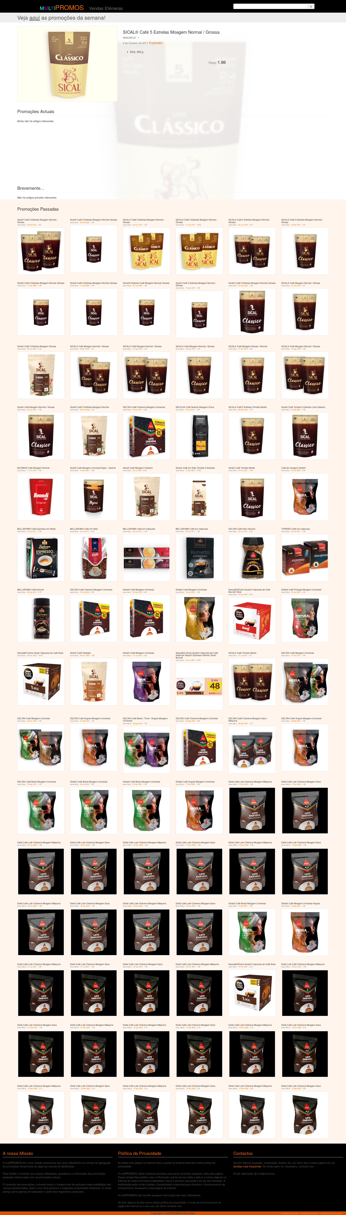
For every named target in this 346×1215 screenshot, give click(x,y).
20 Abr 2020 (84, 784)
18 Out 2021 (243, 967)
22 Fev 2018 (32, 721)
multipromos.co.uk (330, 1213)
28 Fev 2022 (32, 349)
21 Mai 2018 (84, 721)
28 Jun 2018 (243, 225)
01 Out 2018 (295, 285)
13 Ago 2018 (137, 349)
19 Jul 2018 (242, 655)
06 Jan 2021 (32, 906)
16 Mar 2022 (32, 1088)
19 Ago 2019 (32, 784)
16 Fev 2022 (243, 1027)
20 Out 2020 (32, 845)
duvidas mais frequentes (247, 1166)
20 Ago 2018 (243, 723)
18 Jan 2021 (190, 592)
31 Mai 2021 (295, 409)
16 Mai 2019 (295, 225)
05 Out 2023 (295, 470)
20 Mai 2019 (295, 721)
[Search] (310, 6)
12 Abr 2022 (137, 1088)
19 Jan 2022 (138, 1027)
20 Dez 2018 (190, 349)
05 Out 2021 (138, 967)
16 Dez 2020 (244, 845)
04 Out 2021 (243, 470)
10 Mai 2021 (84, 470)
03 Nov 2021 (296, 967)
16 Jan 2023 (137, 655)
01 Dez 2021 (32, 1027)
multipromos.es (309, 1213)
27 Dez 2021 (243, 285)
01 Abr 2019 (242, 349)
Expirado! (156, 42)
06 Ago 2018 (190, 721)
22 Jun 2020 (137, 285)
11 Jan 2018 (31, 470)
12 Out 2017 (295, 655)
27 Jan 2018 (190, 225)
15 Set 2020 (243, 784)
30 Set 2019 (31, 225)
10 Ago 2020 (190, 288)
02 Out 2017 (137, 409)
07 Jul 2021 (32, 967)
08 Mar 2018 (243, 409)
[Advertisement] (269, 51)
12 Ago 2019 (296, 349)
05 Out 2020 (84, 222)
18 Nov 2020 (138, 845)
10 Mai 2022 (243, 1088)
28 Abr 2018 (84, 349)
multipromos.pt (289, 1213)
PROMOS (69, 7)
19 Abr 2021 (242, 906)
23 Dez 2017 (137, 225)
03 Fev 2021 (138, 906)
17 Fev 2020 (32, 285)
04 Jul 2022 (137, 470)
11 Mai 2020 (84, 285)
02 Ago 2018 (137, 723)
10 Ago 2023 (190, 470)
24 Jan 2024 (190, 660)
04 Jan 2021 (31, 409)
